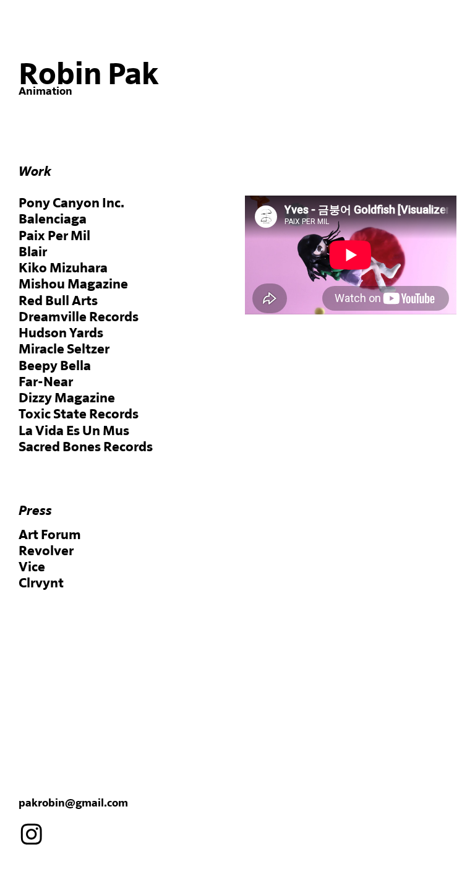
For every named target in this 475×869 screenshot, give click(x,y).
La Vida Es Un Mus (74, 431)
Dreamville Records (79, 317)
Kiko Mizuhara (63, 268)
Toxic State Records (79, 414)
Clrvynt (41, 583)
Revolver (46, 551)
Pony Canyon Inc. (71, 203)
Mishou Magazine (73, 284)
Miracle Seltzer (64, 349)
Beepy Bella (55, 366)
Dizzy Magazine (67, 398)
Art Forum (50, 535)
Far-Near (46, 382)
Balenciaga (53, 219)
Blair (33, 252)
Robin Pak (88, 74)
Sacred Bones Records (86, 447)
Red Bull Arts (58, 301)
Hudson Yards (61, 333)
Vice (32, 567)
